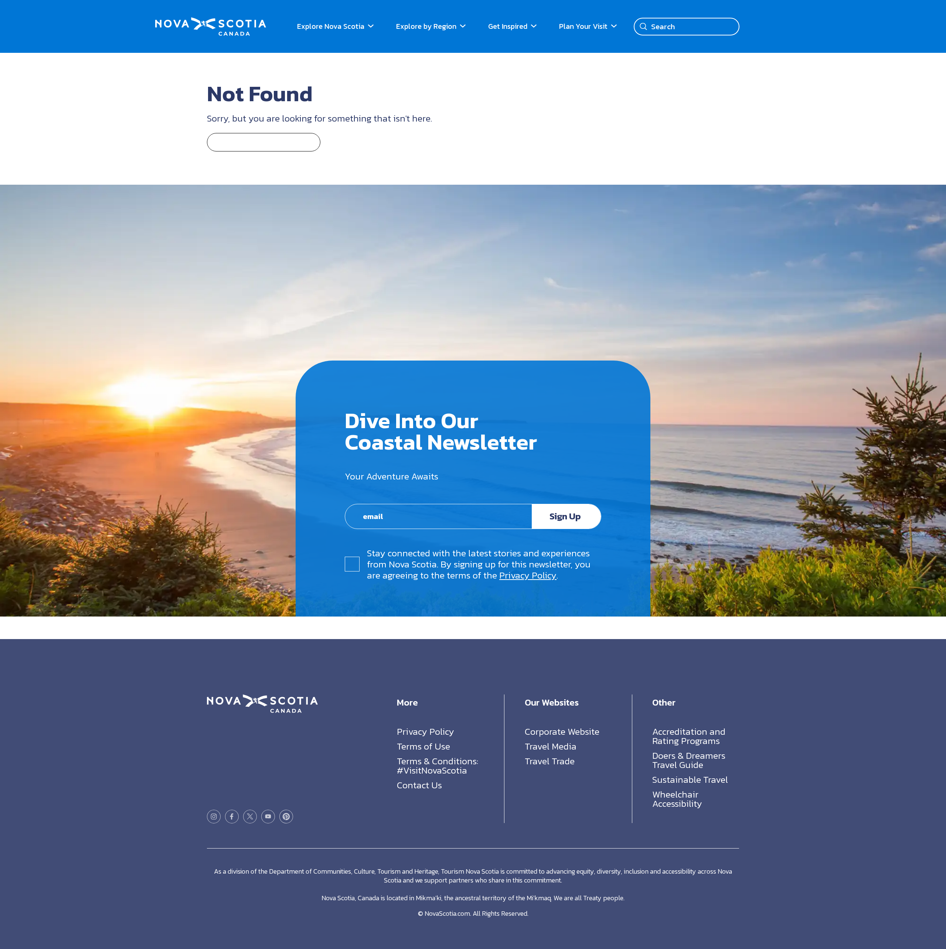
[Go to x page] (250, 816)
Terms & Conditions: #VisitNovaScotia (437, 765)
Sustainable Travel (690, 779)
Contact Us (419, 785)
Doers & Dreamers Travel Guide (688, 760)
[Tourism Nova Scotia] (210, 22)
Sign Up (565, 516)
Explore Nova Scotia (330, 26)
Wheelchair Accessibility (677, 798)
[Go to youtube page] (268, 816)
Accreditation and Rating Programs (688, 736)
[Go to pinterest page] (286, 816)
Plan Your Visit (583, 26)
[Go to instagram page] (214, 816)
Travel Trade (550, 761)
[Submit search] (643, 26)
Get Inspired (507, 26)
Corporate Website (562, 731)
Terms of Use (423, 746)
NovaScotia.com (447, 913)
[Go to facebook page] (232, 816)
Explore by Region (426, 26)
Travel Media (550, 746)
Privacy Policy (528, 575)
